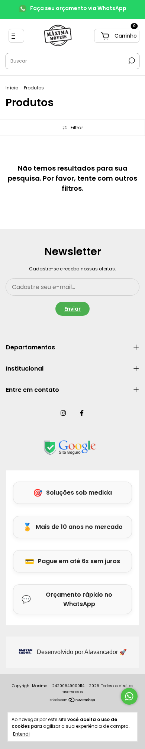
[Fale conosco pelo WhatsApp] (129, 696)
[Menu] (16, 36)
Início (12, 88)
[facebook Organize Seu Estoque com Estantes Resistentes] (82, 413)
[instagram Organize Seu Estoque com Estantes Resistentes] (63, 413)
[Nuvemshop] (72, 700)
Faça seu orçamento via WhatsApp (78, 8)
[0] (116, 36)
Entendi (21, 734)
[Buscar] (131, 61)
